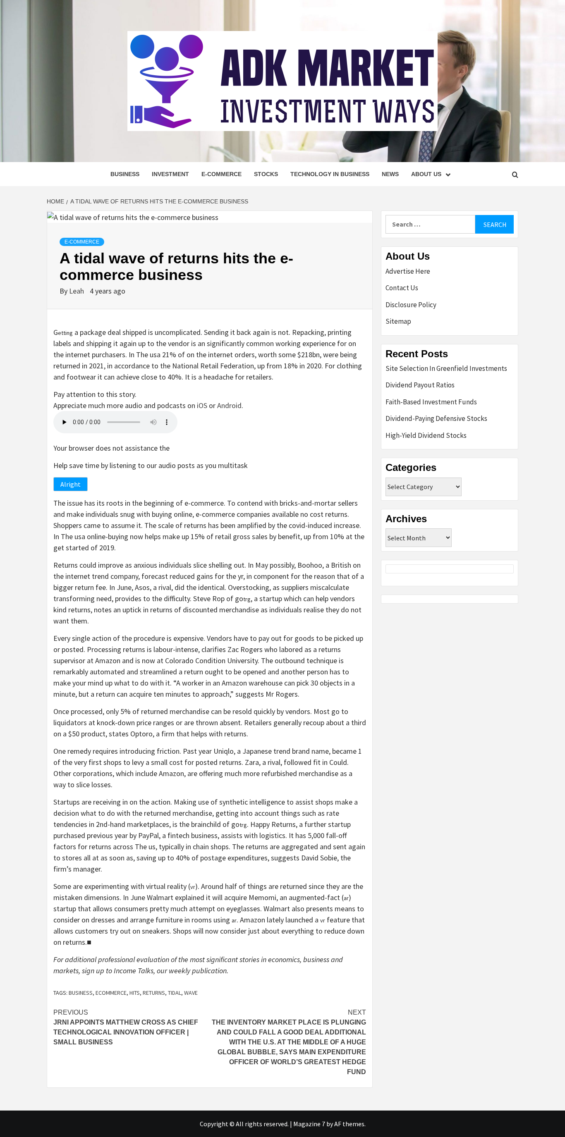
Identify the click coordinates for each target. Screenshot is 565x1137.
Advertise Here (407, 271)
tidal (174, 992)
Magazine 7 (309, 1124)
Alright (70, 484)
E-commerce (221, 174)
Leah (77, 291)
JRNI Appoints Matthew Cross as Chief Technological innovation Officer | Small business (125, 1027)
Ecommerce (111, 992)
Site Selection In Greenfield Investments (446, 368)
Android (229, 405)
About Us (426, 174)
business (81, 992)
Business (124, 174)
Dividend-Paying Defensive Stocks (436, 418)
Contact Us (401, 287)
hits (134, 992)
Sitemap (398, 321)
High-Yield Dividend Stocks (426, 435)
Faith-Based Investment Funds (431, 401)
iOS (202, 405)
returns (154, 992)
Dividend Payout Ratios (420, 384)
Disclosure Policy (410, 304)
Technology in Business (329, 174)
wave (191, 992)
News (390, 174)
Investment (170, 174)
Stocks (266, 174)
